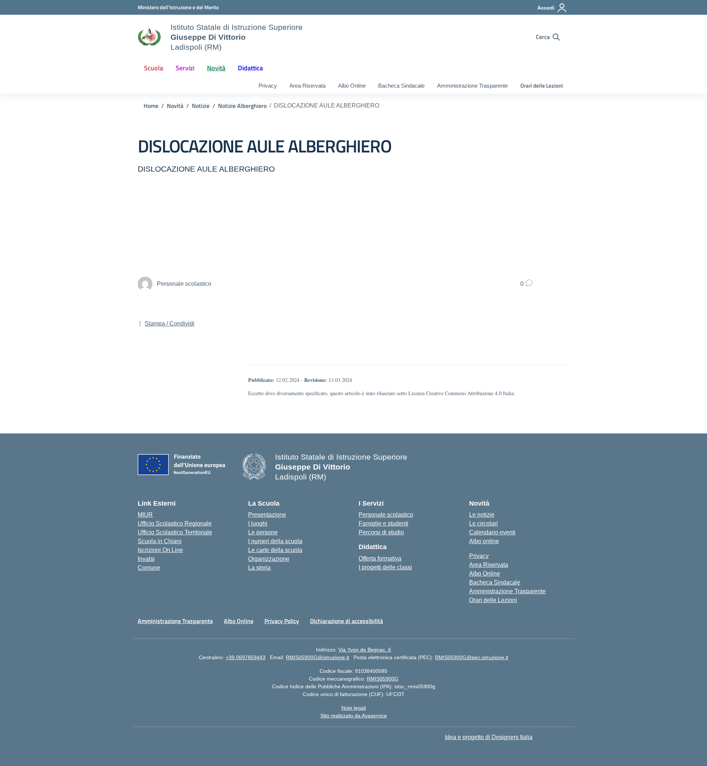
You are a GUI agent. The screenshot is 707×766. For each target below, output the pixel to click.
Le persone (263, 532)
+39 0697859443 (245, 657)
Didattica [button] (250, 68)
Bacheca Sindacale (401, 85)
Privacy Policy (281, 620)
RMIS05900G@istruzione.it (317, 657)
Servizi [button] (185, 68)
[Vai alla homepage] (149, 37)
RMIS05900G (382, 679)
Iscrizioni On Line (160, 550)
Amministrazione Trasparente (472, 85)
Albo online (484, 541)
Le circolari (483, 523)
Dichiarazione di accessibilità (346, 620)
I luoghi (257, 523)
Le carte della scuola (275, 550)
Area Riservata (307, 85)
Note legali (353, 708)
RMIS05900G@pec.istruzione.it (471, 657)
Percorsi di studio (381, 532)
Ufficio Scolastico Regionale (175, 523)
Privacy (267, 85)
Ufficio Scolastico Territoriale (175, 532)
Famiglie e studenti (383, 523)
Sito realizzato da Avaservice (353, 715)
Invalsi (146, 559)
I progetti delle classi (385, 567)
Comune (149, 568)
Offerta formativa (380, 558)
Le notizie (482, 515)
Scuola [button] (153, 68)
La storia (259, 568)
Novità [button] (216, 68)
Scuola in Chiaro (160, 541)
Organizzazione (268, 559)
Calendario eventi (492, 532)
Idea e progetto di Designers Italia (488, 737)
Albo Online (352, 85)
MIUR (145, 515)
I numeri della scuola (275, 541)
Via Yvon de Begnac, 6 (364, 650)
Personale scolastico (386, 515)
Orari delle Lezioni (541, 85)
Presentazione (267, 515)
